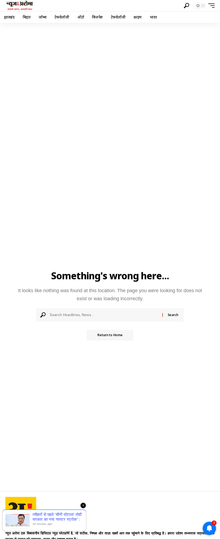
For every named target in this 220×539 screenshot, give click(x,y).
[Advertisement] (110, 63)
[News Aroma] (19, 6)
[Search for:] (104, 315)
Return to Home (109, 335)
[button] (186, 5)
